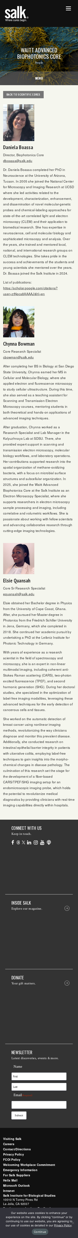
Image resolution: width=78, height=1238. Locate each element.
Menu (39, 78)
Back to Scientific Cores (23, 94)
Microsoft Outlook (16, 1185)
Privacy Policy (13, 1154)
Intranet (9, 1191)
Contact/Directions (17, 1149)
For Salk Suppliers (16, 1175)
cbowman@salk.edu (18, 357)
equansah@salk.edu (19, 594)
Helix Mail (10, 1180)
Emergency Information (20, 1170)
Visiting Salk (12, 1139)
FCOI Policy (11, 1159)
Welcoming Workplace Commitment (29, 1165)
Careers (8, 1144)
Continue (40, 1231)
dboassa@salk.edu (17, 160)
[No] (73, 1223)
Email (23, 1095)
